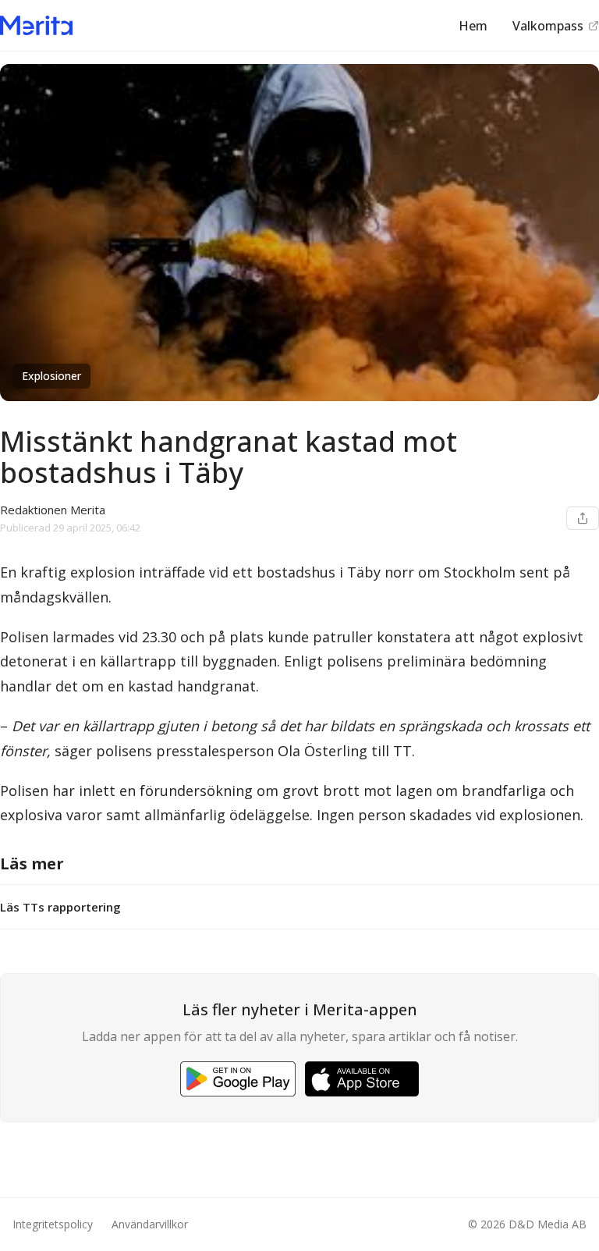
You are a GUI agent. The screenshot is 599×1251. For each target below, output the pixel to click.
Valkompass (547, 25)
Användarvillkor (150, 1224)
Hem (473, 25)
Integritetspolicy (52, 1224)
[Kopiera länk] (582, 518)
